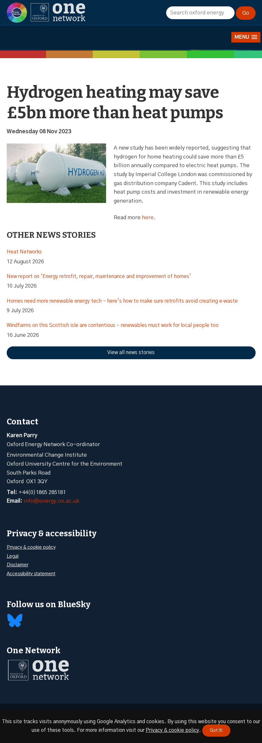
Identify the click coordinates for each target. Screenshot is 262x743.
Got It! (216, 730)
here (148, 217)
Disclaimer (17, 564)
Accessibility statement (31, 573)
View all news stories (131, 352)
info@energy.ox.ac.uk (51, 501)
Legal (13, 556)
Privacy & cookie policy (31, 547)
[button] (245, 37)
